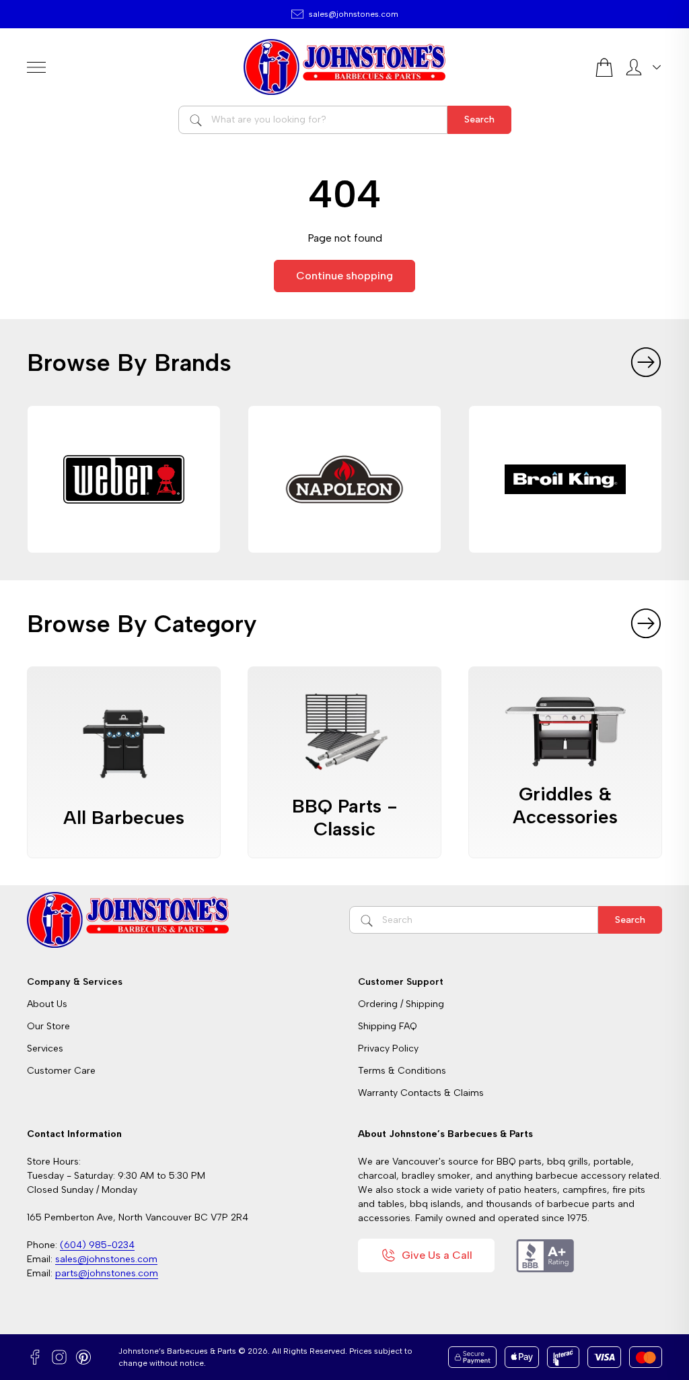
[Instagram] (59, 1357)
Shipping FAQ (387, 1026)
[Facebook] (35, 1357)
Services (45, 1048)
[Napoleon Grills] (344, 479)
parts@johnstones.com (106, 1273)
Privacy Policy (388, 1048)
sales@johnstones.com (353, 14)
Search (479, 119)
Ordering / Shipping (401, 1004)
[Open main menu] (130, 67)
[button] (646, 362)
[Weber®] (124, 479)
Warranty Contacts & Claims (421, 1093)
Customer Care (61, 1070)
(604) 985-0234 (97, 1245)
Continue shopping (344, 275)
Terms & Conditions (402, 1070)
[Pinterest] (83, 1357)
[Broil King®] (565, 479)
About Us (47, 1004)
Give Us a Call (437, 1255)
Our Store (48, 1026)
